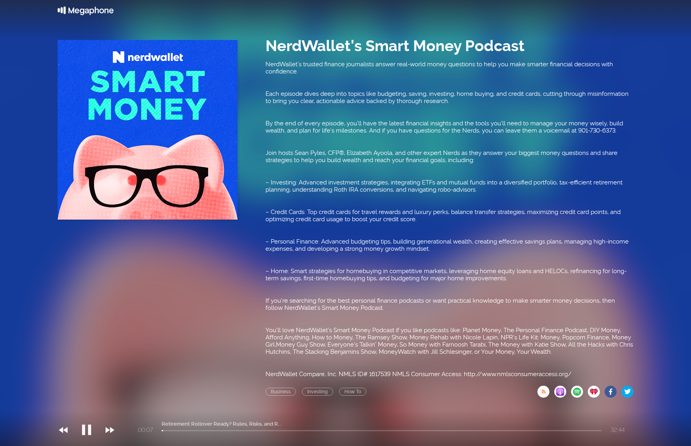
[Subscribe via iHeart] (596, 389)
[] (91, 413)
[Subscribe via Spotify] (579, 389)
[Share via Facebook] (613, 389)
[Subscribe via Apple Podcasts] (562, 389)
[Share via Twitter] (627, 389)
